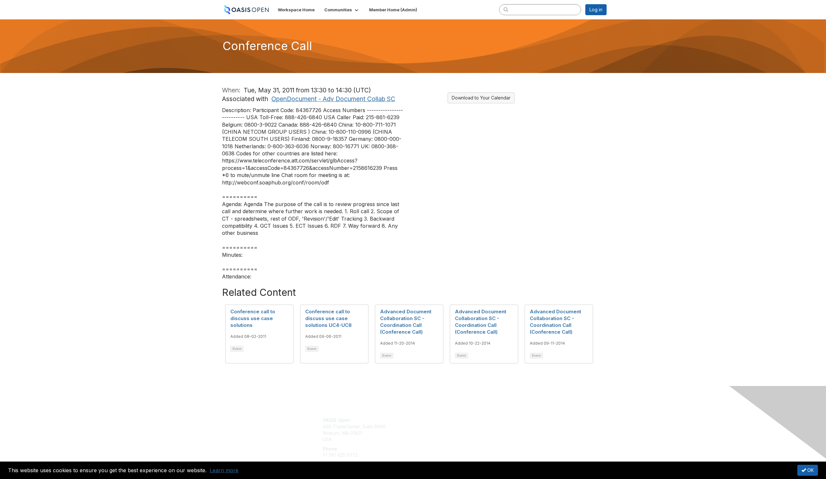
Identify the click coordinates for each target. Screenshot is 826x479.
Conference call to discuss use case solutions (252, 318)
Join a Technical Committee (445, 439)
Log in (595, 9)
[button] (341, 10)
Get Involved (429, 420)
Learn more (224, 470)
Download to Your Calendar (481, 97)
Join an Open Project (438, 429)
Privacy (517, 426)
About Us (518, 420)
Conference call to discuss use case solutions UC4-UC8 (328, 318)
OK (810, 470)
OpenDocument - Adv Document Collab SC (333, 99)
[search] (506, 9)
